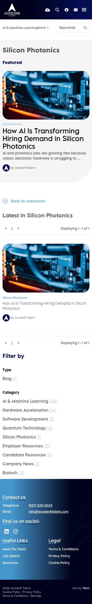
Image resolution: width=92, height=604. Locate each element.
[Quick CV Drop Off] (47, 9)
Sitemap (35, 595)
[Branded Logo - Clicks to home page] (12, 9)
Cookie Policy (59, 563)
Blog (9, 378)
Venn (86, 588)
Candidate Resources (27, 454)
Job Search (11, 556)
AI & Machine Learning (20, 28)
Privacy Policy (59, 556)
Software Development (28, 419)
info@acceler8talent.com (48, 511)
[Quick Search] (57, 9)
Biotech (13, 472)
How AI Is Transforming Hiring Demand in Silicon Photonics (43, 138)
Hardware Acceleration (29, 410)
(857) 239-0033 (40, 505)
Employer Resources (26, 445)
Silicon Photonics (12, 124)
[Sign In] (66, 9)
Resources (10, 563)
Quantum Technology (27, 427)
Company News (21, 463)
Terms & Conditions (64, 549)
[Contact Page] (76, 10)
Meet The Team (14, 549)
